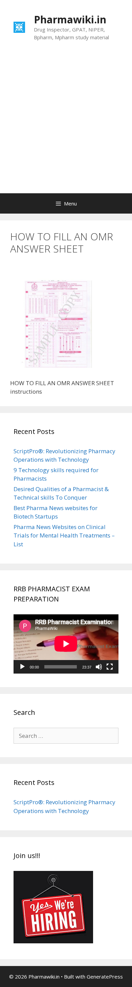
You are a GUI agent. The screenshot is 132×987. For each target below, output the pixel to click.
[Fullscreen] (109, 666)
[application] (66, 643)
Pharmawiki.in (70, 19)
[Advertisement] (66, 124)
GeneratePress (105, 976)
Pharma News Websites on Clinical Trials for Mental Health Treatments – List (64, 535)
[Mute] (98, 666)
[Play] (22, 666)
